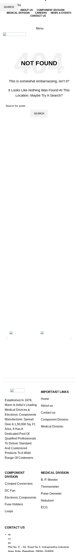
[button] (7, 338)
